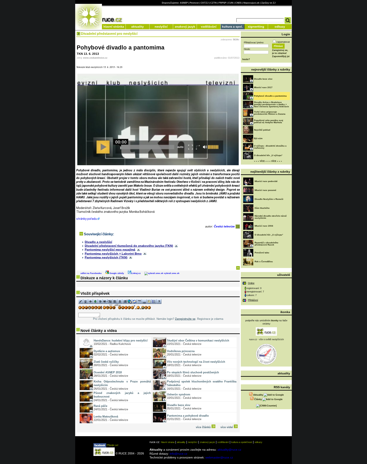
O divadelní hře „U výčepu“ (268, 155)
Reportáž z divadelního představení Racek (266, 243)
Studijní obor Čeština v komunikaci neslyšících (198, 340)
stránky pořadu (86, 218)
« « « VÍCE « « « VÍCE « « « (268, 161)
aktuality (137, 26)
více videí (227, 427)
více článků (204, 427)
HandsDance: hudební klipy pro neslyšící (121, 340)
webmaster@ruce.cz (219, 457)
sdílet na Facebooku (91, 273)
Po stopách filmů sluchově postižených (193, 372)
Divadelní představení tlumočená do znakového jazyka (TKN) (129, 245)
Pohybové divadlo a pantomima (270, 96)
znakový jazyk (185, 26)
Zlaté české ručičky (106, 361)
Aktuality (258, 394)
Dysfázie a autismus (107, 351)
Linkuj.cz (136, 273)
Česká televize (225, 226)
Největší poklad (262, 130)
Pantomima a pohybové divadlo (188, 415)
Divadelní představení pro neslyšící (109, 33)
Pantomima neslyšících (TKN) (106, 257)
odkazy (280, 26)
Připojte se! (112, 445)
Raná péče (100, 406)
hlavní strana (167, 442)
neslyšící (161, 26)
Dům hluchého (262, 208)
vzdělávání (208, 26)
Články (258, 399)
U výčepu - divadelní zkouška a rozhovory (270, 147)
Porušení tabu (262, 252)
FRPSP (222, 2)
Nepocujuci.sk (251, 2)
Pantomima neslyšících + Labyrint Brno (113, 253)
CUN (230, 2)
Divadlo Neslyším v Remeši (269, 199)
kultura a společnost (241, 442)
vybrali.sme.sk (171, 273)
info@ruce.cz (178, 453)
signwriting (256, 26)
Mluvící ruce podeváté (266, 181)
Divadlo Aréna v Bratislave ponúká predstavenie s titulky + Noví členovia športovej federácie (271, 104)
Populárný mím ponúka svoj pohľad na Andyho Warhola (268, 121)
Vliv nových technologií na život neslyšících (196, 361)
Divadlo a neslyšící (98, 242)
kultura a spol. (232, 26)
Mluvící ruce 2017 (263, 87)
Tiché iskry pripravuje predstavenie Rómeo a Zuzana (269, 113)
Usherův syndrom (178, 394)
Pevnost (194, 2)
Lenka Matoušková (106, 416)
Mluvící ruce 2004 (264, 226)
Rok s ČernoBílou (264, 261)
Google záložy (116, 273)
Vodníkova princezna (181, 351)
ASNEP (184, 2)
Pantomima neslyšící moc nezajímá (110, 249)
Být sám (258, 138)
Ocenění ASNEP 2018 (108, 372)
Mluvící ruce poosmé (265, 190)
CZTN (213, 2)
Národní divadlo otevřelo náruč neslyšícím (271, 217)
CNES (238, 2)
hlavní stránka (113, 26)
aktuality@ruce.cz (229, 449)
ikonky (274, 320)
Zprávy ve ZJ (268, 2)
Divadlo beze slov (178, 405)
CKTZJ (204, 2)
